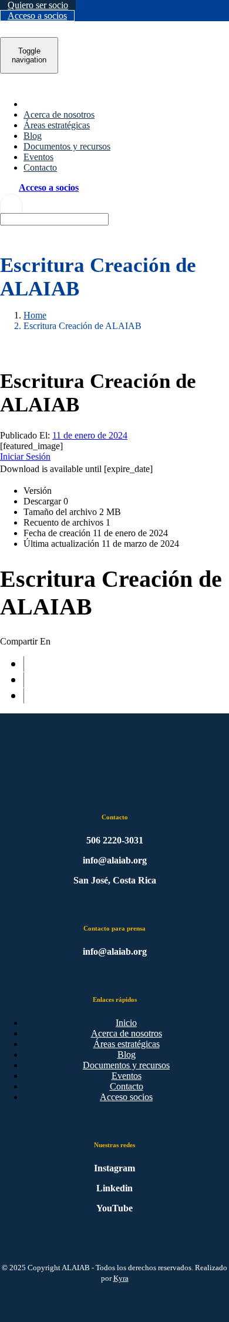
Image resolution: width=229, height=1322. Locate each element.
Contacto (126, 1086)
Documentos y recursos (126, 1065)
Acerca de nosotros (126, 1033)
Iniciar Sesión (25, 456)
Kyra (121, 1278)
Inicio (126, 1023)
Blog (126, 1054)
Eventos (127, 1076)
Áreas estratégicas (126, 1044)
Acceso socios (126, 1097)
